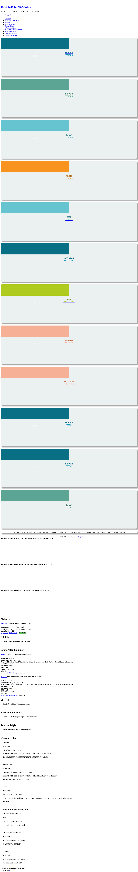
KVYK (11, 870)
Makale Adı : (4, 623)
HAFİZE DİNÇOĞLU (16, 6)
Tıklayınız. (80, 537)
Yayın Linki (4, 633)
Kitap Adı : (4, 654)
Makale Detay (13, 633)
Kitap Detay (13, 673)
